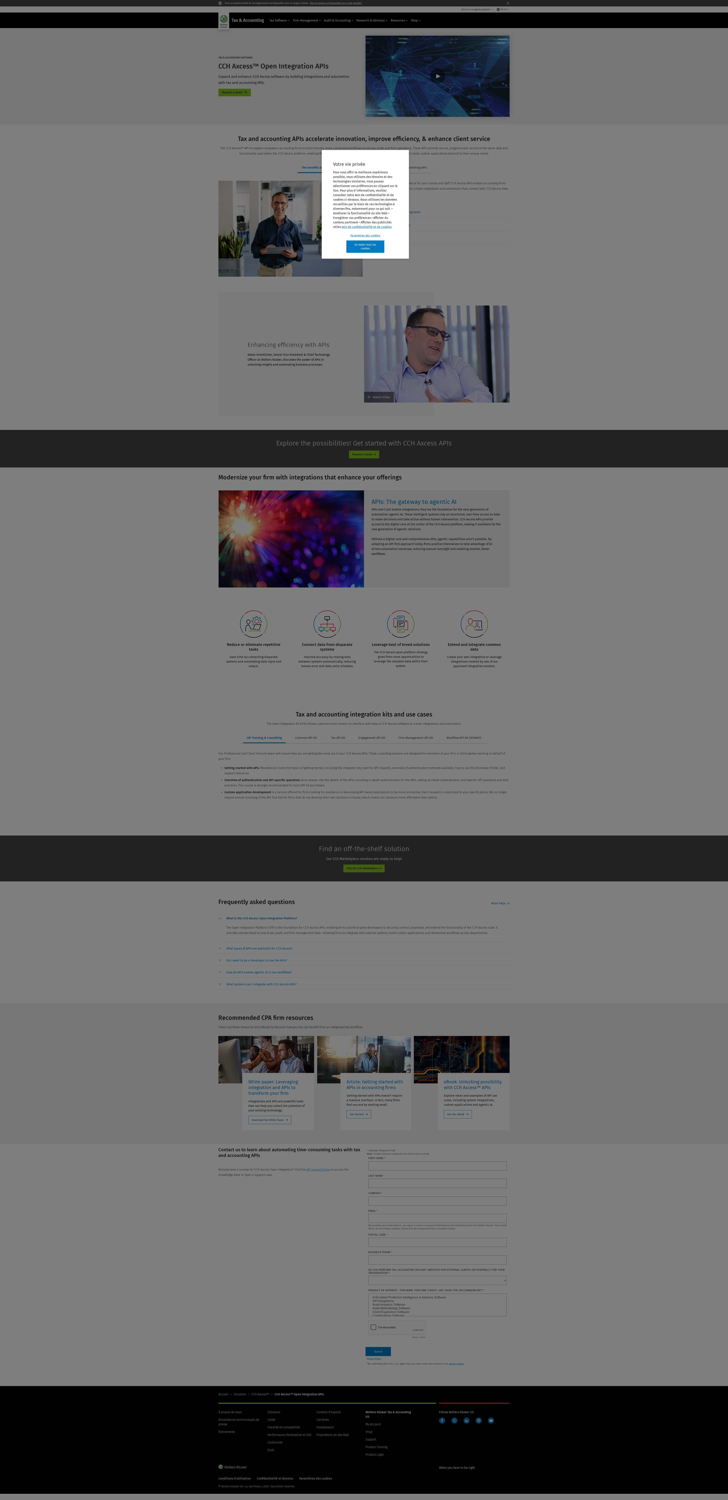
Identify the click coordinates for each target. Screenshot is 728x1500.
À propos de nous (230, 1412)
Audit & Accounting (337, 20)
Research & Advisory (370, 20)
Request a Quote (362, 454)
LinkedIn (467, 1421)
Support (371, 1439)
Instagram (479, 1421)
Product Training (376, 1447)
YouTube (491, 1421)
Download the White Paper (268, 1120)
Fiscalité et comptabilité (284, 1427)
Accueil (223, 1394)
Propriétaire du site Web (332, 1435)
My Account (373, 1424)
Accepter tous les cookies (365, 246)
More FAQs (498, 903)
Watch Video (437, 76)
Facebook (442, 1421)
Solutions (240, 1394)
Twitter (454, 1421)
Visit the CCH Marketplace (362, 868)
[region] (365, 204)
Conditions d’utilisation (234, 1478)
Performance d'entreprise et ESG (289, 1435)
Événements (226, 1432)
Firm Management (305, 20)
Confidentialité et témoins (275, 1478)
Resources (398, 20)
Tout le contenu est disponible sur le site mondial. (336, 3)
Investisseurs (325, 1427)
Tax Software (278, 20)
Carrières (322, 1419)
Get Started (357, 1114)
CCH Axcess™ (260, 1394)
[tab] (319, 167)
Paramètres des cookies (365, 235)
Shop (414, 20)
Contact (235, 92)
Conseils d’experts (328, 1412)
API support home (318, 1169)
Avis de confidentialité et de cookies (367, 227)
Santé (271, 1419)
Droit (271, 1450)
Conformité (275, 1442)
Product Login (375, 1454)
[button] (261, 919)
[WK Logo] (232, 1467)
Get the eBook (455, 1114)
